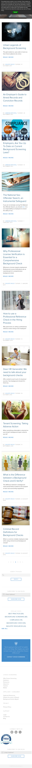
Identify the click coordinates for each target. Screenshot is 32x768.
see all (5, 628)
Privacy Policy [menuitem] (7, 707)
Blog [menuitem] (4, 718)
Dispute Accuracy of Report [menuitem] (11, 697)
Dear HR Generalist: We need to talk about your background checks (15, 372)
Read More (8, 57)
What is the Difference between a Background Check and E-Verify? (14, 477)
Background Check (16, 623)
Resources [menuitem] (6, 682)
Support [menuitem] (6, 711)
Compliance (16, 620)
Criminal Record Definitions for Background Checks (13, 532)
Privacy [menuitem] (6, 703)
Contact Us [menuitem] (6, 716)
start (23, 207)
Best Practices (16, 614)
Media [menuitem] (5, 688)
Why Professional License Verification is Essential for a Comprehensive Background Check (14, 257)
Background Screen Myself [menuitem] (11, 699)
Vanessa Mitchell (11, 113)
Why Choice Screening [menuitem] (9, 678)
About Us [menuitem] (6, 684)
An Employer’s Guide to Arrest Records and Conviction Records (14, 97)
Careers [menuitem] (5, 686)
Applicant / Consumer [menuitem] (11, 692)
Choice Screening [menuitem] (10, 675)
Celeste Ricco (10, 64)
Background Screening (16, 617)
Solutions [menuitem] (6, 680)
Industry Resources (16, 626)
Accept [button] (15, 12)
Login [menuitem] (4, 715)
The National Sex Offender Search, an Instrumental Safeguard (14, 198)
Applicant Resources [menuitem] (9, 695)
